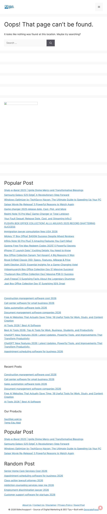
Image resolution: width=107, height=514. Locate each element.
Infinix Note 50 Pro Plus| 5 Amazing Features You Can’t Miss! (38, 241)
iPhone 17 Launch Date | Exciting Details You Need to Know (37, 250)
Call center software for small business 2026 (29, 303)
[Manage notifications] (100, 508)
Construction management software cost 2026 (30, 298)
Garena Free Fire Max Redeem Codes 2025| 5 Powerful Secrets (40, 245)
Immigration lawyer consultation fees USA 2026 (31, 231)
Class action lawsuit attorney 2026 (23, 480)
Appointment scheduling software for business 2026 (33, 351)
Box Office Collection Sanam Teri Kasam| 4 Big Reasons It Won (39, 255)
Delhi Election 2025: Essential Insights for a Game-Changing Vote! (41, 264)
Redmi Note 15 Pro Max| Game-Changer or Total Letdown (36, 213)
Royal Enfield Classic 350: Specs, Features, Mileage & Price (37, 260)
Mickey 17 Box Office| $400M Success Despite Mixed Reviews (39, 236)
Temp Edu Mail (12, 422)
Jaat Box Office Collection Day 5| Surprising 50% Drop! (34, 283)
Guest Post (79, 505)
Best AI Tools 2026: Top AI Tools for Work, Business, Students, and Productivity (48, 330)
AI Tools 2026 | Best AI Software (22, 325)
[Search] (51, 43)
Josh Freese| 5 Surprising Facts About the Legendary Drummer (39, 278)
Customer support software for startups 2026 (29, 494)
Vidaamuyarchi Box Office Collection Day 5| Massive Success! (38, 269)
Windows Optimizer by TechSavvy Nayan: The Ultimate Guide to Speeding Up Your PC (52, 199)
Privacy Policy (65, 505)
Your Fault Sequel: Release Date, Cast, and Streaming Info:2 (37, 218)
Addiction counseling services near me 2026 (29, 485)
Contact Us (38, 505)
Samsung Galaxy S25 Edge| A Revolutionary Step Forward (36, 195)
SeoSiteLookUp (12, 419)
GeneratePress (91, 509)
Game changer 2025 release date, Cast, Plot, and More (35, 209)
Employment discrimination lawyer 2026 (26, 490)
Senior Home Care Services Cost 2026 (25, 471)
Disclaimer (51, 505)
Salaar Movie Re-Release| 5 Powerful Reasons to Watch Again (39, 204)
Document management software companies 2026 (32, 312)
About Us (26, 505)
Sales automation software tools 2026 (25, 307)
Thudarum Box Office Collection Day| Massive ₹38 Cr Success (39, 274)
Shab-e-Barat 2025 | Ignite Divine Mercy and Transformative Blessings (43, 190)
